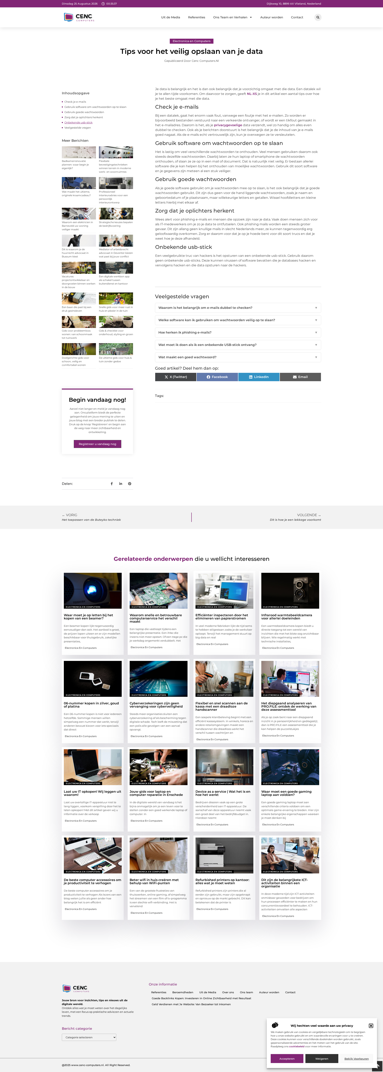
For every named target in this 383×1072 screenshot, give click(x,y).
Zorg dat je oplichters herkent (83, 117)
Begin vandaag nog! (97, 399)
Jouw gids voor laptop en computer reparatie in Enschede (156, 793)
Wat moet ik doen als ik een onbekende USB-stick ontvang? (238, 345)
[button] (371, 1026)
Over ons (228, 992)
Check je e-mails (75, 101)
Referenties (196, 17)
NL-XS (252, 94)
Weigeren (321, 1058)
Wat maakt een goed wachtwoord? (238, 357)
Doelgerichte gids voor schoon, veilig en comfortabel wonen (75, 361)
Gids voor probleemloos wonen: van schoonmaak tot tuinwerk (77, 334)
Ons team (246, 992)
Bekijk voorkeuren (357, 1058)
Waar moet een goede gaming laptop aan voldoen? (286, 793)
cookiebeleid (297, 1046)
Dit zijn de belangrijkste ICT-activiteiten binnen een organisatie (284, 883)
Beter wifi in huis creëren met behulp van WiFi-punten (154, 881)
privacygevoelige (228, 125)
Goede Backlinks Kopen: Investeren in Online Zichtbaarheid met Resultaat (201, 998)
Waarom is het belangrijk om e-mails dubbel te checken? (238, 308)
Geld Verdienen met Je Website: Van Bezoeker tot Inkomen (191, 1004)
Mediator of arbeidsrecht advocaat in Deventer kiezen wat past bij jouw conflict (116, 253)
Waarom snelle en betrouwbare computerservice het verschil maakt (156, 618)
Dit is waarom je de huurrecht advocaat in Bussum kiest (75, 253)
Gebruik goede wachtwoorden (84, 112)
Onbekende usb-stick (78, 122)
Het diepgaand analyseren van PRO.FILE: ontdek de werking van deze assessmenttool (288, 706)
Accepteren (287, 1058)
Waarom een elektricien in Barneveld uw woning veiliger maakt (77, 226)
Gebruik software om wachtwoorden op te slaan (95, 106)
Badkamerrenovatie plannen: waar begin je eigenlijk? (75, 164)
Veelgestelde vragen (77, 127)
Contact (297, 17)
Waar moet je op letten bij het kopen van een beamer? (88, 616)
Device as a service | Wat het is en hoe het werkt (222, 793)
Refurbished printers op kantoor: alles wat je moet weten (222, 881)
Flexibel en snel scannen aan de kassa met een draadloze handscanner (221, 706)
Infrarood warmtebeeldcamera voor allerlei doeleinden (286, 616)
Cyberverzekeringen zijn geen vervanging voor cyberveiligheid (156, 704)
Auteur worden (271, 17)
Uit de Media (170, 17)
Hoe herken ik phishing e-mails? (238, 332)
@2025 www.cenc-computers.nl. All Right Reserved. (96, 1065)
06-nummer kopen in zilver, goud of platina (91, 704)
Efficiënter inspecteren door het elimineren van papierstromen (221, 616)
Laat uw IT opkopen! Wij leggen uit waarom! (92, 793)
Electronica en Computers (191, 41)
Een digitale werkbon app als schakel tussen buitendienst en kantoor (114, 280)
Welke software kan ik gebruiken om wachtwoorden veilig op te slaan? (238, 320)
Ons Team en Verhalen (230, 17)
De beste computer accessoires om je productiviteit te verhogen (92, 881)
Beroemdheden (182, 992)
